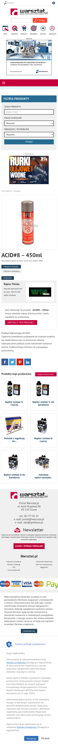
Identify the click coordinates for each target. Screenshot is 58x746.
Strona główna (6, 191)
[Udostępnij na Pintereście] (20, 362)
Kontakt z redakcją (13, 564)
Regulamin (44, 567)
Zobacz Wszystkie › (45, 374)
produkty (17, 191)
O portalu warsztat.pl (13, 561)
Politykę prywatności (16, 662)
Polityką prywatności (27, 727)
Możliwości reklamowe (44, 561)
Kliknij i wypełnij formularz (29, 546)
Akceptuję (31, 738)
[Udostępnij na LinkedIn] (27, 362)
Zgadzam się (30, 631)
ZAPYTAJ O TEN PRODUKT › (21, 322)
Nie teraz (45, 738)
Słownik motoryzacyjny (44, 564)
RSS (14, 567)
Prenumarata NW (14, 570)
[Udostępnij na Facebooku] (4, 362)
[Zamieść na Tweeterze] (12, 362)
